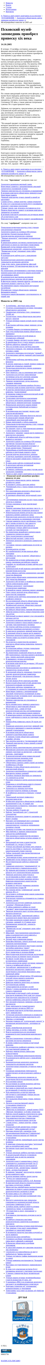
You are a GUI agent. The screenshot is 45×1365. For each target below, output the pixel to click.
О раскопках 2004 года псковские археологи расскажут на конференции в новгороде (24, 1283)
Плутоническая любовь (15, 985)
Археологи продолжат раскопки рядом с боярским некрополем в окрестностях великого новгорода (22, 881)
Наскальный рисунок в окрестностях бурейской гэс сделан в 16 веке (21, 843)
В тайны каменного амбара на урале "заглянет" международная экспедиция (22, 908)
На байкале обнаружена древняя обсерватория (25, 610)
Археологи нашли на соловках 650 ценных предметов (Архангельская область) (18, 233)
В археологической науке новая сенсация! (23, 756)
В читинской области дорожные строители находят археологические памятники (23, 673)
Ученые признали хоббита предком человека (24, 1153)
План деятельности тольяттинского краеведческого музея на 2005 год (20, 1007)
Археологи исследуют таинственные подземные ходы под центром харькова (22, 376)
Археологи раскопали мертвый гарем (16, 184)
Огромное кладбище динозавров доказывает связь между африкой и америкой (24, 1240)
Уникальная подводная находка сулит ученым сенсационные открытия (20, 228)
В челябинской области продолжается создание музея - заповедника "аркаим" (22, 1167)
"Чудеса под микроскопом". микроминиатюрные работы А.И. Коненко (23, 1179)
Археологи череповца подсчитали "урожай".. (24, 353)
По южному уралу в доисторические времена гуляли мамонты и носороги (24, 429)
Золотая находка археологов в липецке (17, 236)
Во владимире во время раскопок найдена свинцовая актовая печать (23, 1085)
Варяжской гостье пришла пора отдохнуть (18, 247)
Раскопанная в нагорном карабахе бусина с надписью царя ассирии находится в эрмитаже (25, 386)
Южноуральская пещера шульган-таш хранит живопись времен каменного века (24, 514)
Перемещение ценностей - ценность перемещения (21, 249)
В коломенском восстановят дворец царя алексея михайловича (22, 412)
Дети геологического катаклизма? (20, 536)
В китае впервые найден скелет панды (21, 1176)
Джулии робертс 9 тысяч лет (17, 810)
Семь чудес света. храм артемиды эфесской (18, 264)
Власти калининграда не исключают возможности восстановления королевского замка (24, 1034)
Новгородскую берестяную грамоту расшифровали (22, 219)
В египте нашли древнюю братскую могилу (24, 416)
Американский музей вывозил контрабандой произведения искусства (24, 570)
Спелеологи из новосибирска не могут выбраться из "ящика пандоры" (22, 1253)
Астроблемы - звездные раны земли (20, 306)
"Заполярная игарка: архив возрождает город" (25, 857)
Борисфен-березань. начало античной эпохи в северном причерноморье (24, 942)
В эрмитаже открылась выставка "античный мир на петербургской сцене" (24, 1145)
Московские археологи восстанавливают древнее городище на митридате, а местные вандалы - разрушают (24, 752)
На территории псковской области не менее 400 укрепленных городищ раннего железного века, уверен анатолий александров (25, 655)
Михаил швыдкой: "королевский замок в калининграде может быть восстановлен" (23, 917)
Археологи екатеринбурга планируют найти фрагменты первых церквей (24, 772)
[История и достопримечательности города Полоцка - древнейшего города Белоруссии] (22, 1344)
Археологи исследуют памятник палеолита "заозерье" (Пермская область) (23, 904)
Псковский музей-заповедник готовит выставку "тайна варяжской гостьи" (21, 1128)
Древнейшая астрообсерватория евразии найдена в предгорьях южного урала (22, 451)
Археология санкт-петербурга (18, 1237)
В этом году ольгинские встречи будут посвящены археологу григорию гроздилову (21, 205)
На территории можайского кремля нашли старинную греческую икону (23, 533)
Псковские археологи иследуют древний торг (24, 726)
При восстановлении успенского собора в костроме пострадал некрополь (23, 1039)
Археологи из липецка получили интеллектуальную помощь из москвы (21, 789)
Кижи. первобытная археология (19, 1028)
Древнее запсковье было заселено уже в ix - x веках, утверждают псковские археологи (24, 509)
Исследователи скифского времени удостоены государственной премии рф (25, 1048)
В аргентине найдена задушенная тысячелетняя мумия (19, 466)
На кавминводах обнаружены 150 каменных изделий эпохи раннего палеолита (24, 977)
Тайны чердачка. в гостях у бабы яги (21, 1030)
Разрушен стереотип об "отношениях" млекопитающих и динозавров (21, 1287)
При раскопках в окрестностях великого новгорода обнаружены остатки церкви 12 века (23, 838)
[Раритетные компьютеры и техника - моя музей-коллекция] (22, 1321)
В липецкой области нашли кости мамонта (23, 633)
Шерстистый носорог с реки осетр (20, 538)
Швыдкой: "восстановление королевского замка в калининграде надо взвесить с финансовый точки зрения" (23, 935)
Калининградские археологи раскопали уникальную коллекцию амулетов (17, 261)
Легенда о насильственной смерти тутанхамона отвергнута (20, 1104)
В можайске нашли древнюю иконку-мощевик (25, 590)
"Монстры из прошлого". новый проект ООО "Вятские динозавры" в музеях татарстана (24, 1111)
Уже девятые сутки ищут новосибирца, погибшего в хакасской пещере (22, 1229)
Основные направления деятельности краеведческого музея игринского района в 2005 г (23, 1073)
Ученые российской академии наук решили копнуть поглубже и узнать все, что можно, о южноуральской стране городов (24, 849)
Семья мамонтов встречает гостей (20, 987)
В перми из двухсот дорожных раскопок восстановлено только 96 (22, 886)
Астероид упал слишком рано (18, 980)
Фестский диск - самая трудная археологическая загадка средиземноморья (23, 710)
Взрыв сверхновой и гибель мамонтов (21, 422)
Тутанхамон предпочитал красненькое (21, 398)
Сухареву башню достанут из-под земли (22, 340)
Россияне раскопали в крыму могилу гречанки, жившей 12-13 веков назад (21, 921)
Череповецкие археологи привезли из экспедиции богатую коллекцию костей (22, 1078)
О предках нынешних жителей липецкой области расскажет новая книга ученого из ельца (23, 458)
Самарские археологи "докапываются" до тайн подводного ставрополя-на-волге (23, 867)
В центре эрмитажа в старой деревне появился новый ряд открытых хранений (25, 365)
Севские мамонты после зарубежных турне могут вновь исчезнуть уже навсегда (23, 522)
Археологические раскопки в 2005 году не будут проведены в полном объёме (23, 951)
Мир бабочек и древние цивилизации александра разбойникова (21, 832)
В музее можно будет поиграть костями (22, 681)
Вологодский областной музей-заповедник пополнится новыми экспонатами (23, 684)
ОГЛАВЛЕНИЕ (7, 171)
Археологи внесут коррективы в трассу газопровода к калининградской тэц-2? (22, 1162)
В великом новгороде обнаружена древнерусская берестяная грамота (20, 733)
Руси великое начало (14, 1082)
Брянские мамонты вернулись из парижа (22, 982)
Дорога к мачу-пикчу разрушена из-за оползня (25, 474)
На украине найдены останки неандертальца (24, 1226)
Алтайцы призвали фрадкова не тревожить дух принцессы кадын (23, 776)
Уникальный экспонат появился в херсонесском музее (20, 798)
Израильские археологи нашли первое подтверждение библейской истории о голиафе (21, 407)
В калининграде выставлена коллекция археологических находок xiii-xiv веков (17, 278)
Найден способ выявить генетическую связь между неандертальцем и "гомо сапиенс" (24, 1115)
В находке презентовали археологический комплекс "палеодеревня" (23, 391)
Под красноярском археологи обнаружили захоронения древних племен (23, 492)
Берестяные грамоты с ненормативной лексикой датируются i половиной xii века (21, 187)
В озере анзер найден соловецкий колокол (23, 463)
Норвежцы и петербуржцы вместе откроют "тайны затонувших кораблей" (23, 785)
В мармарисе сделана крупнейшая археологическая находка (20, 660)
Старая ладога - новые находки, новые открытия (21, 202)
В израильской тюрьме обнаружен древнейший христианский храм (20, 419)
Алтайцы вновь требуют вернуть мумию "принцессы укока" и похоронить (22, 1208)
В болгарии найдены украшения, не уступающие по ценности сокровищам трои (24, 688)
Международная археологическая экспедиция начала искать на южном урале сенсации (24, 955)
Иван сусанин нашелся (15, 1107)
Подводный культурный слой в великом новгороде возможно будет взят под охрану (23, 994)
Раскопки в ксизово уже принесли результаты (24, 829)
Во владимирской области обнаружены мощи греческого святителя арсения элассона (24, 602)
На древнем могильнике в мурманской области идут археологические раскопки (22, 871)
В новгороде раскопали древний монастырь (24, 631)
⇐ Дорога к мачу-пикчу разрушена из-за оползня (21, 169)
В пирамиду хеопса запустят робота (20, 484)
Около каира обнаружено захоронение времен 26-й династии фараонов (25, 578)
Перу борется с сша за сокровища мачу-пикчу (24, 372)
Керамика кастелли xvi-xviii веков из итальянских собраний (21, 337)
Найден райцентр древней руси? (19, 344)
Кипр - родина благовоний (17, 1170)
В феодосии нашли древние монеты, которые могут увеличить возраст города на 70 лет (22, 282)
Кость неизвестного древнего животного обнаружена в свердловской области (22, 705)
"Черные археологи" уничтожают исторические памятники (19, 587)
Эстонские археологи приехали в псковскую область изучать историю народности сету (24, 1016)
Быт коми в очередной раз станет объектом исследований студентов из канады (23, 1089)
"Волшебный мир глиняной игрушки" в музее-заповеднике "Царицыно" (22, 447)
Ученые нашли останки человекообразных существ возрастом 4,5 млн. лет (23, 1279)
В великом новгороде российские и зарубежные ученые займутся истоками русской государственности (22, 527)
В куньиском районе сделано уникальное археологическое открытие (23, 649)
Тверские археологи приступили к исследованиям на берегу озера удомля (22, 876)
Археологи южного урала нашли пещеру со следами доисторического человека (24, 623)
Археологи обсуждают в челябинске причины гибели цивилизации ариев (25, 582)
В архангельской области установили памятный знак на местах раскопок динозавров (21, 1157)
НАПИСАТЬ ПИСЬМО (10, 1361)
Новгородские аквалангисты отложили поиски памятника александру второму (22, 998)
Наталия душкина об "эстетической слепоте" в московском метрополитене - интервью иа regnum (25, 1023)
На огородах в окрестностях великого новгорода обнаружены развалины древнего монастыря (24, 644)
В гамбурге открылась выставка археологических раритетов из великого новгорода (22, 1221)
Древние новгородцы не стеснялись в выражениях (22, 191)
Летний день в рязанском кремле (19, 939)
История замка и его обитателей (19, 1194)
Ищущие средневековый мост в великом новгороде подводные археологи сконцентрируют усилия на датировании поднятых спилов (22, 824)
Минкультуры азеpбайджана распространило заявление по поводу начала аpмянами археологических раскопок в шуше (24, 1189)
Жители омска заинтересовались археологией (24, 747)
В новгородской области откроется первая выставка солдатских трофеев (23, 1184)
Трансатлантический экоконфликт (20, 379)
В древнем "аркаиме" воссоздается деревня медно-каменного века (23, 1173)
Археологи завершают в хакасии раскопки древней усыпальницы (23, 729)
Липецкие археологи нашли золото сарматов (24, 635)
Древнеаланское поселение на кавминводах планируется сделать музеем (24, 669)
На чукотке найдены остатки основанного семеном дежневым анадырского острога (23, 628)
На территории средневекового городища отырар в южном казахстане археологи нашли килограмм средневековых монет (22, 273)
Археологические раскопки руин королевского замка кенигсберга (19, 759)
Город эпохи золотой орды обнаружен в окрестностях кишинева (22, 593)
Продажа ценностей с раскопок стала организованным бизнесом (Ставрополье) (23, 1132)
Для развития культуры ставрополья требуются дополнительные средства (21, 1119)
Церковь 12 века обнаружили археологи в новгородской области (23, 768)
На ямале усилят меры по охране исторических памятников (19, 960)
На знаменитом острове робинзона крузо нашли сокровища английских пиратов (22, 561)
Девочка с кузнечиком (15, 1019)
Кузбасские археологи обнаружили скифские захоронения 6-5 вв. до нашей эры (24, 802)
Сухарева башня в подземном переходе (22, 329)
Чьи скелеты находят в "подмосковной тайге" (24, 741)
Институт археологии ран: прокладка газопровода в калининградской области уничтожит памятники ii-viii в (22, 1202)
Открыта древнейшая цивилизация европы (23, 1056)
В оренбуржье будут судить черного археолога (25, 342)
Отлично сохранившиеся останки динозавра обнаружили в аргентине (24, 309)
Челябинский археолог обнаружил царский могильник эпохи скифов (23, 606)
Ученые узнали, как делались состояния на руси (20, 208)
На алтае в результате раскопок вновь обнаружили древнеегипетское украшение (23, 401)
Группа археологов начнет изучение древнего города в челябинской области (24, 964)
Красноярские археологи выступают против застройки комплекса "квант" (24, 947)
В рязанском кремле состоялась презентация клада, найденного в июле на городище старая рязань (22, 244)
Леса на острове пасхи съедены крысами (22, 347)
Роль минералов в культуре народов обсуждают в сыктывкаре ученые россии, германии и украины (23, 1094)
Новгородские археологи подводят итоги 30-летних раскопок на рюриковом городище (24, 518)
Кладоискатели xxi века (15, 549)
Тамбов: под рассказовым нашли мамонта (23, 713)
